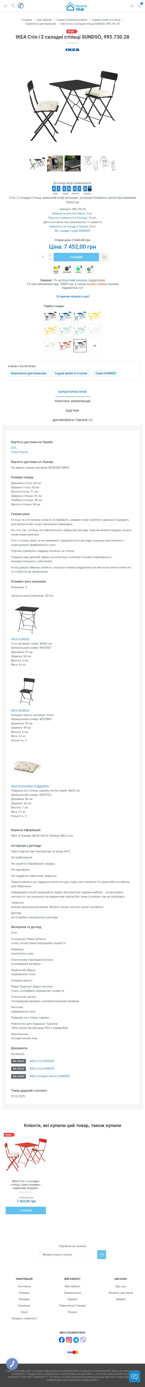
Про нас (120, 1286)
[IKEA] (72, 49)
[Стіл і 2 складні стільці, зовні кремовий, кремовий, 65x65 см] (94, 331)
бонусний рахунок (74, 280)
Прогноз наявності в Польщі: (68, 217)
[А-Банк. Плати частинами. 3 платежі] (78, 270)
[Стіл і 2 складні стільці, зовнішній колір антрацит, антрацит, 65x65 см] (50, 316)
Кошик (72, 1312)
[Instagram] (69, 1340)
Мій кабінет (72, 1286)
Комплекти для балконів (28, 373)
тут (81, 288)
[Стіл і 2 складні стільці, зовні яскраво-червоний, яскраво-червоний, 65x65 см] (65, 345)
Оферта (121, 1299)
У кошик (76, 257)
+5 (94, 345)
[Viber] (83, 1340)
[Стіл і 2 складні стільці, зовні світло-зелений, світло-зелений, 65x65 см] (65, 331)
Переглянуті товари (72, 1305)
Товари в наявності (24, 1318)
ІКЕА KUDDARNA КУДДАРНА (30, 786)
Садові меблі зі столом (71, 373)
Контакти (24, 1286)
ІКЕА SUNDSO (20, 639)
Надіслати (101, 1254)
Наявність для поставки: (69, 213)
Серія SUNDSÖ (106, 373)
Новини (24, 1292)
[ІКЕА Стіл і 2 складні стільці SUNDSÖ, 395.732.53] (26, 1155)
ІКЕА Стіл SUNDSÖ (42, 1061)
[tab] (72, 392)
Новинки (24, 1305)
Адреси (72, 1299)
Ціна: (56, 246)
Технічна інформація (72, 401)
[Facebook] (62, 1340)
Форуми (24, 1299)
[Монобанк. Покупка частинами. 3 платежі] (67, 270)
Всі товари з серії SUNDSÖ (72, 230)
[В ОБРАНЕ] (104, 257)
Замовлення (72, 1292)
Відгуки (72, 410)
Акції (24, 1312)
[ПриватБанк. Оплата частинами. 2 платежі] (55, 270)
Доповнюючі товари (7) (72, 420)
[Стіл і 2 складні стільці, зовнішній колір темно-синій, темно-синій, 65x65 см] (65, 316)
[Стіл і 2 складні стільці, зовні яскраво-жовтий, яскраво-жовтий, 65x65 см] (94, 316)
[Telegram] (76, 1340)
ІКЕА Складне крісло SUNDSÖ (49, 1076)
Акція (71, 31)
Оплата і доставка (121, 1292)
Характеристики (72, 392)
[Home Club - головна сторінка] (76, 6)
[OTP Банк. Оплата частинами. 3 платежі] (89, 270)
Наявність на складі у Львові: (69, 226)
